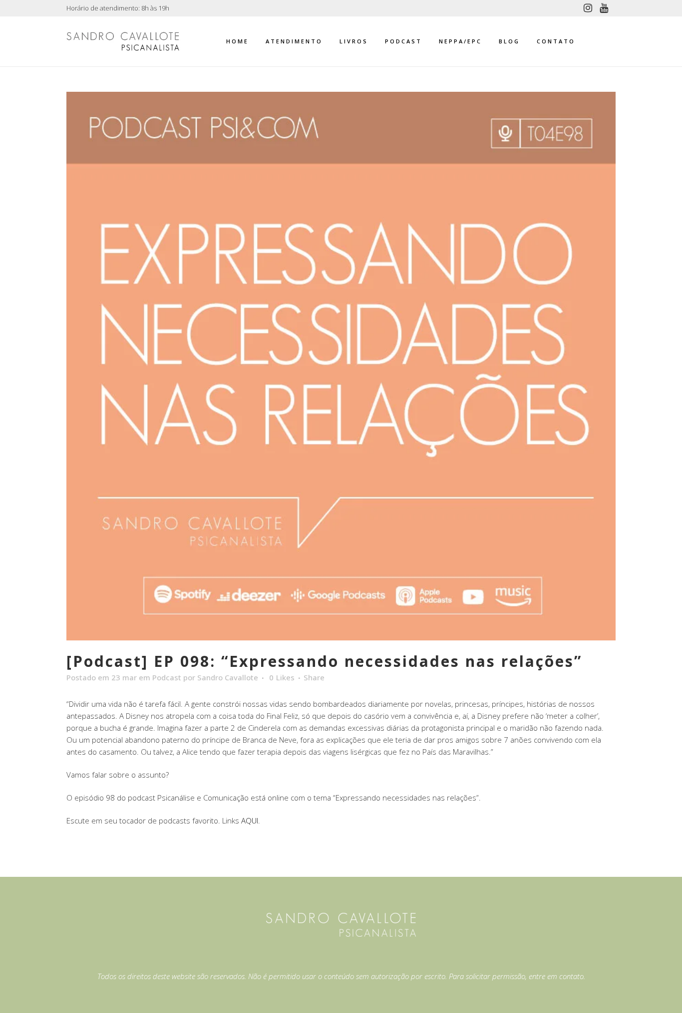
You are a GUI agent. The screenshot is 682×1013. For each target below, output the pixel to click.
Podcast (166, 677)
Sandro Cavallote (227, 677)
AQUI (249, 820)
